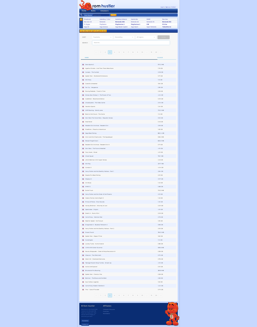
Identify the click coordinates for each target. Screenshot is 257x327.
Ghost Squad (89, 156)
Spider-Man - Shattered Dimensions (96, 76)
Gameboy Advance (121, 19)
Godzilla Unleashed (91, 83)
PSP (148, 24)
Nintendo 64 (135, 22)
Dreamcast (87, 19)
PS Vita (164, 24)
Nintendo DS (150, 22)
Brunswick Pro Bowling (92, 270)
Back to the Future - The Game (95, 114)
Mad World (88, 121)
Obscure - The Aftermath (93, 255)
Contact (173, 7)
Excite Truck (89, 190)
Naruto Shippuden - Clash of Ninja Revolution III (100, 251)
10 (142, 52)
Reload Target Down (91, 141)
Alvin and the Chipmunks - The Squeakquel (98, 137)
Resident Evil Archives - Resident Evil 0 (97, 144)
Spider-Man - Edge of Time (93, 236)
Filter (164, 37)
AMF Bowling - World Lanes (94, 110)
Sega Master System (121, 27)
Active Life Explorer (91, 266)
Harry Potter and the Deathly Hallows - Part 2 (99, 228)
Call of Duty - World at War (93, 217)
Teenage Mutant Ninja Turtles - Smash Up (98, 263)
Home (84, 11)
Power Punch (89, 232)
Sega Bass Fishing (90, 133)
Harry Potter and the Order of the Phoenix (98, 194)
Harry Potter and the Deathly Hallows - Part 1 (99, 171)
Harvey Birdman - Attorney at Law (96, 205)
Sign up (168, 7)
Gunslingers (89, 240)
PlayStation (103, 24)
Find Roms (88, 15)
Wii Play (88, 163)
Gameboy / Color (105, 19)
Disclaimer (85, 320)
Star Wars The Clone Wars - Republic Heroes (99, 118)
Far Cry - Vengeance (91, 87)
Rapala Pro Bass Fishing (92, 175)
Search (113, 15)
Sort (84, 37)
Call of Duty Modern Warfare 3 (94, 285)
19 (151, 52)
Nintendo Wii (166, 22)
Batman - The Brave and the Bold (95, 278)
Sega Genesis (104, 27)
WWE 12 (87, 186)
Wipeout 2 (88, 179)
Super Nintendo (151, 27)
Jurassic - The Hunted (92, 72)
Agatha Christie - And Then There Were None (99, 68)
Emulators (104, 11)
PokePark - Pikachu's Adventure (95, 129)
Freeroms (106, 311)
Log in (162, 7)
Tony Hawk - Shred (91, 152)
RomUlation (106, 313)
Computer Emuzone (109, 309)
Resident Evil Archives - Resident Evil (96, 125)
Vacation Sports (90, 106)
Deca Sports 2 (89, 64)
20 (156, 52)
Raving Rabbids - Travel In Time (95, 91)
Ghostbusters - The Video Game (95, 102)
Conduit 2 (88, 167)
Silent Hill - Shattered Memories (95, 259)
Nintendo (102, 22)
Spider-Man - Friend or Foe (93, 274)
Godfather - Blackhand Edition (95, 99)
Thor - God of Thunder (92, 289)
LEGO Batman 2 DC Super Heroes (96, 160)
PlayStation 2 (119, 24)
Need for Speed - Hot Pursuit (94, 221)
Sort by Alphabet (81, 19)
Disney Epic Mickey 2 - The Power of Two (98, 95)
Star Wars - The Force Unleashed (95, 148)
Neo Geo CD (88, 22)
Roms (93, 11)
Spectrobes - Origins (91, 209)
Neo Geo (165, 19)
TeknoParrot (166, 27)
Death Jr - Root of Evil (92, 213)
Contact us (85, 324)
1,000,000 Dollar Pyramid (93, 247)
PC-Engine (87, 24)
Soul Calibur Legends (91, 282)
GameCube (134, 19)
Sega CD (86, 27)
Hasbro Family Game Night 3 (94, 198)
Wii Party (88, 79)
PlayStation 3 (135, 24)
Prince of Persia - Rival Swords (94, 202)
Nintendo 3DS (120, 22)
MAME (148, 19)
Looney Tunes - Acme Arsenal (94, 243)
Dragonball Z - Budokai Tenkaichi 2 (96, 224)
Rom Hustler (104, 5)
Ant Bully (88, 182)
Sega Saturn (134, 27)
